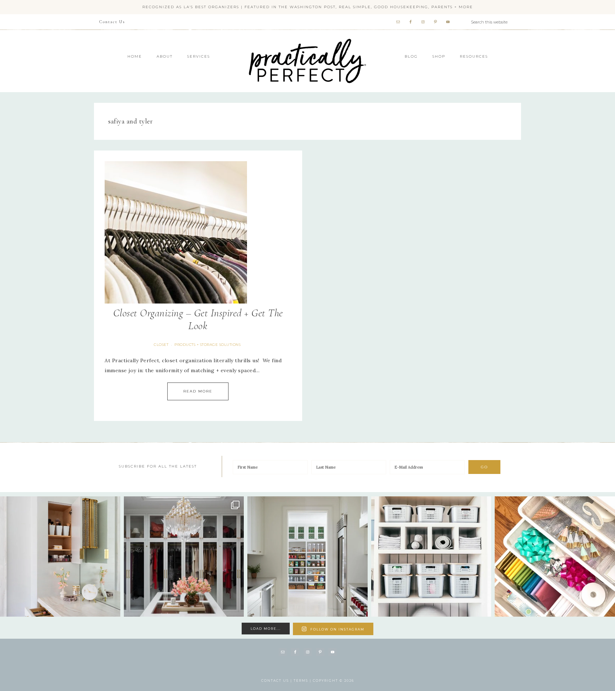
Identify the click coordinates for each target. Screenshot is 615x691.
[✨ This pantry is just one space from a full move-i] (307, 556)
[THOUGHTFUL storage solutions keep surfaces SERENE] (60, 556)
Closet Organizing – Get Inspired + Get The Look (198, 319)
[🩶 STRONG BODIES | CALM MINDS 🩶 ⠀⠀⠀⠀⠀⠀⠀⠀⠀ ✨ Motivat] (431, 556)
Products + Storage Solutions (207, 344)
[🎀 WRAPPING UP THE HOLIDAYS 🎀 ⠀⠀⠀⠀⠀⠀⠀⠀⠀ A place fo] (555, 556)
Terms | (303, 680)
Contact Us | (277, 680)
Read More (197, 391)
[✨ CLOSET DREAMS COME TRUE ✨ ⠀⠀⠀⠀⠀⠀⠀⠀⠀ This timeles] (184, 556)
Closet (161, 344)
